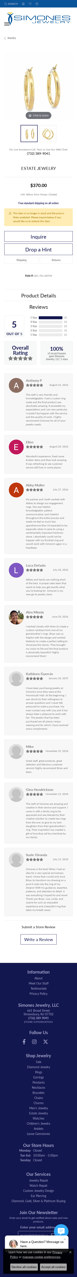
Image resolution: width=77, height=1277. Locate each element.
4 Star (33, 322)
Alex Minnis (35, 612)
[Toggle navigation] (7, 24)
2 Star (33, 330)
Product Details (38, 295)
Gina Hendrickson (39, 789)
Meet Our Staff (39, 983)
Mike (30, 746)
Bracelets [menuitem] (38, 1092)
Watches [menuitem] (38, 1118)
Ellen (29, 442)
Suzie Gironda (36, 854)
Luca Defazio (36, 565)
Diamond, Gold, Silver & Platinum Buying (38, 1201)
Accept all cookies (53, 1267)
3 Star (33, 326)
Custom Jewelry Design (38, 1190)
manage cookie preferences (41, 1257)
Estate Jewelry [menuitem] (38, 1113)
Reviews (38, 306)
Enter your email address (38, 1227)
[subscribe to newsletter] (53, 1235)
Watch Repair (38, 1185)
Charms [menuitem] (39, 1103)
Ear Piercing (38, 1196)
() (65, 317)
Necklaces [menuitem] (38, 1087)
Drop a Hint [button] (38, 249)
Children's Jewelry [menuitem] (38, 1123)
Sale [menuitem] (38, 1062)
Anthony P (34, 380)
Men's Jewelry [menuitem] (38, 1108)
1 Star (33, 335)
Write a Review (38, 939)
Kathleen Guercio (39, 673)
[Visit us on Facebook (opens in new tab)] (24, 1041)
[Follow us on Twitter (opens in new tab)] (45, 1041)
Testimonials (39, 988)
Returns (56, 260)
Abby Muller (35, 485)
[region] (38, 86)
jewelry (11, 38)
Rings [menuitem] (38, 1072)
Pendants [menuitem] (39, 1082)
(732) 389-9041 (38, 153)
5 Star (33, 317)
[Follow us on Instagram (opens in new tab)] (34, 1041)
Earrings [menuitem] (38, 1077)
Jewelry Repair (38, 1180)
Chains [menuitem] (38, 1098)
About (38, 978)
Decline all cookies (24, 1267)
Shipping (21, 260)
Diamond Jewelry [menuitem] (38, 1067)
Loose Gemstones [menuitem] (38, 1133)
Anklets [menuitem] (38, 1128)
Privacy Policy (38, 993)
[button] (11, 3)
